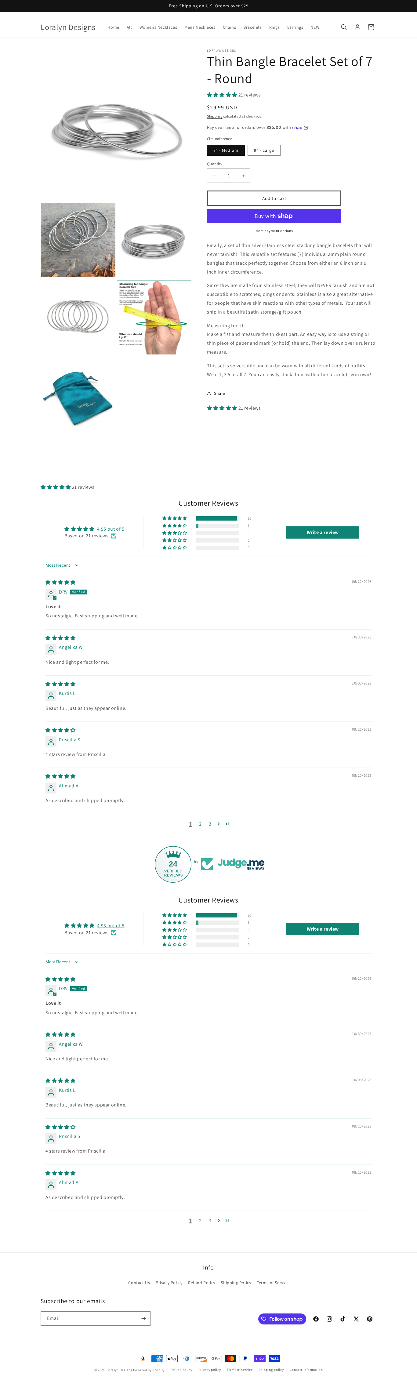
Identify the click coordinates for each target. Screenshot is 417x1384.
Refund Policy (201, 1282)
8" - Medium (225, 150)
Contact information (306, 1370)
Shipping (215, 116)
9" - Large (264, 150)
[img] (60, 582)
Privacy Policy (169, 1282)
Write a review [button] (323, 532)
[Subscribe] (143, 1318)
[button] (344, 27)
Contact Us (139, 1282)
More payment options (274, 230)
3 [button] (210, 824)
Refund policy (181, 1370)
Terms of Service (273, 1282)
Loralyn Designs (119, 1370)
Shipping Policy (236, 1282)
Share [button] (219, 393)
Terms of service (239, 1370)
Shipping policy (271, 1370)
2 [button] (200, 824)
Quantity (214, 163)
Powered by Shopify (149, 1370)
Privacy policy (209, 1370)
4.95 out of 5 (111, 529)
